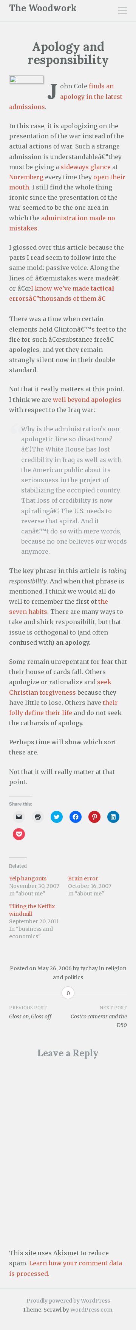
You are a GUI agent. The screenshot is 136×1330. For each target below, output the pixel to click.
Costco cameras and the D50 (99, 1017)
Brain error (83, 878)
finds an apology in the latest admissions (65, 96)
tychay (89, 968)
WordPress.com (91, 1309)
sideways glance (85, 167)
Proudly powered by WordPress (68, 1300)
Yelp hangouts (27, 878)
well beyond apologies (87, 399)
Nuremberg (26, 177)
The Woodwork (43, 8)
